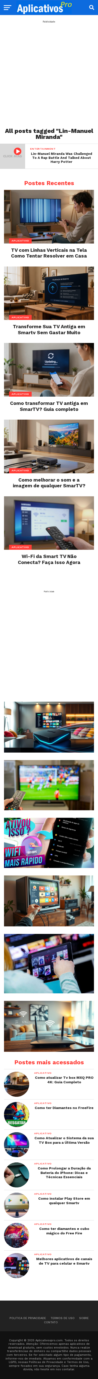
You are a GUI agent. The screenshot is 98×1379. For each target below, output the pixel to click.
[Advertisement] (49, 71)
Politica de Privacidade (28, 1318)
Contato (51, 1322)
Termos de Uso (63, 1318)
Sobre (84, 1318)
